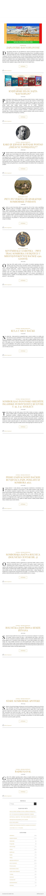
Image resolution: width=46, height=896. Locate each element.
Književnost (27, 89)
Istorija (18, 142)
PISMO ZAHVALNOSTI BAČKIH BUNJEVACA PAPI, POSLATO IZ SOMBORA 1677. (23, 480)
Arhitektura (12, 835)
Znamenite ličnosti (13, 882)
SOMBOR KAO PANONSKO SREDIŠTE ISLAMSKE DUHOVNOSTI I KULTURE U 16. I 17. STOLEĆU (23, 404)
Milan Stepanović (8, 70)
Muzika (11, 854)
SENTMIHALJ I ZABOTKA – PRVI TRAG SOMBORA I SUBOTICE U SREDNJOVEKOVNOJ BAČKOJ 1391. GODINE (23, 254)
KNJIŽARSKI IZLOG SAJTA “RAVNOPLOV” (23, 92)
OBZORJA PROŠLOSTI (25, 142)
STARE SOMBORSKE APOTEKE (23, 700)
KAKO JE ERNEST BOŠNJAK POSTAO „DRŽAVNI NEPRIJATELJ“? (23, 146)
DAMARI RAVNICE (19, 89)
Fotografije (12, 843)
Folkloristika (12, 841)
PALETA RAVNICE (13, 863)
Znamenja (12, 885)
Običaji (11, 857)
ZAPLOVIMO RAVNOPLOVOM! (23, 47)
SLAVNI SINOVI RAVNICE (15, 871)
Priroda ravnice (13, 866)
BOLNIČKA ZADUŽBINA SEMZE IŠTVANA (23, 629)
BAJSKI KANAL (23, 771)
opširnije (23, 66)
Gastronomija (12, 846)
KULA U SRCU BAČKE (23, 330)
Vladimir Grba (11, 893)
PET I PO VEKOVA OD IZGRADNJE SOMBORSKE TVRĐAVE (23, 200)
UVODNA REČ (23, 45)
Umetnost (12, 877)
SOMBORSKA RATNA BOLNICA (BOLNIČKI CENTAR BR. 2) (23, 556)
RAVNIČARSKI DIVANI (23, 196)
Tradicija (11, 874)
